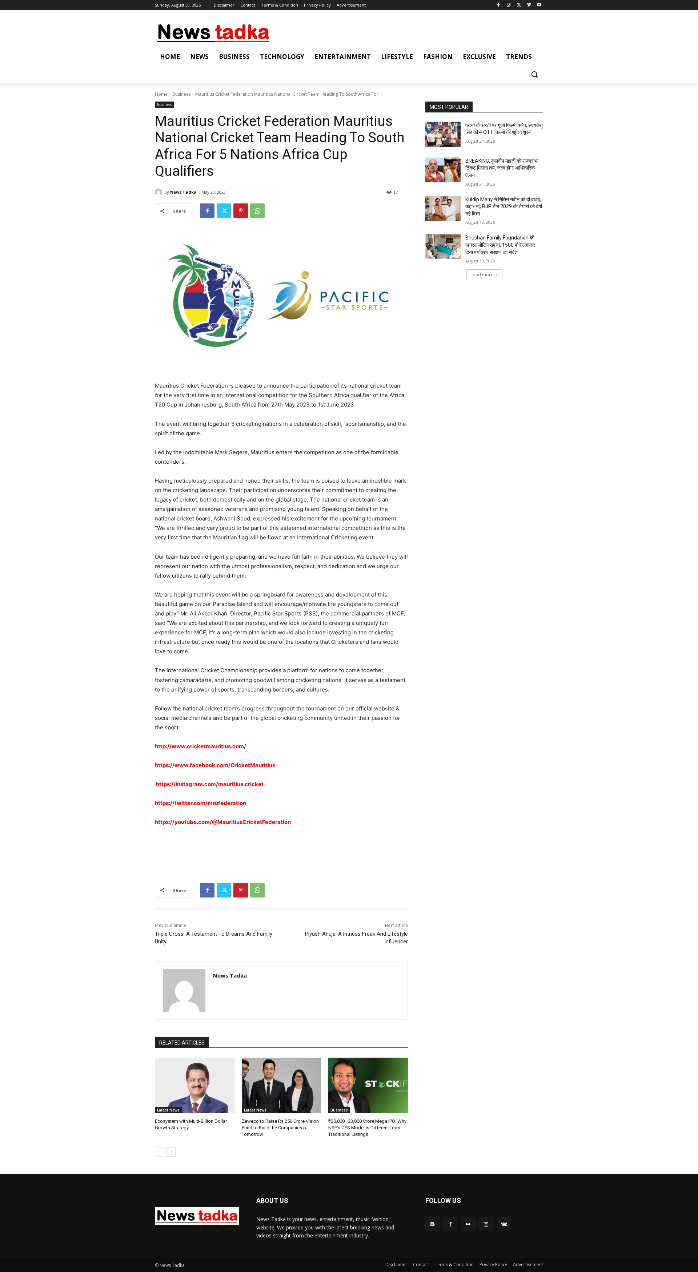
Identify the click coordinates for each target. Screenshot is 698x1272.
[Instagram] (509, 5)
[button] (534, 74)
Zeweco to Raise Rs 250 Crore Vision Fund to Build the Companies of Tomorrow (280, 1127)
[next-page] (171, 1152)
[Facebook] (498, 5)
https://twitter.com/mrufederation (200, 803)
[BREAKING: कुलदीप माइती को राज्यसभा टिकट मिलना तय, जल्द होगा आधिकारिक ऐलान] (443, 170)
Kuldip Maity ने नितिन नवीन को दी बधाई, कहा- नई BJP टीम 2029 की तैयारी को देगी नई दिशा (503, 207)
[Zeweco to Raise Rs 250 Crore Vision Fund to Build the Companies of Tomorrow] (281, 1085)
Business (181, 94)
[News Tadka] (159, 192)
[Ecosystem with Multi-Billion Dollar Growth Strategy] (194, 1085)
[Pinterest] (240, 210)
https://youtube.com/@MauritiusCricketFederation (223, 822)
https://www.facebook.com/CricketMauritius (215, 765)
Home (161, 94)
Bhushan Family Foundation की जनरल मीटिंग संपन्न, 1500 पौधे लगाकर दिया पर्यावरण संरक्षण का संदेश (500, 245)
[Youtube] (539, 5)
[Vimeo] (529, 5)
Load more (481, 275)
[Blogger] (432, 1224)
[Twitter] (519, 5)
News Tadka (183, 192)
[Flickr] (468, 1224)
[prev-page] (159, 1152)
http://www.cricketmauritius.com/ (200, 746)
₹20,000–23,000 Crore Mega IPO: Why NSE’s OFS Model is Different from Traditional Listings (367, 1127)
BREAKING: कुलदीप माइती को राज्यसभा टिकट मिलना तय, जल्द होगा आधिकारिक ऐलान (501, 168)
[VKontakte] (504, 1224)
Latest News (168, 1110)
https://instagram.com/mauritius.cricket (210, 784)
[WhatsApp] (257, 210)
